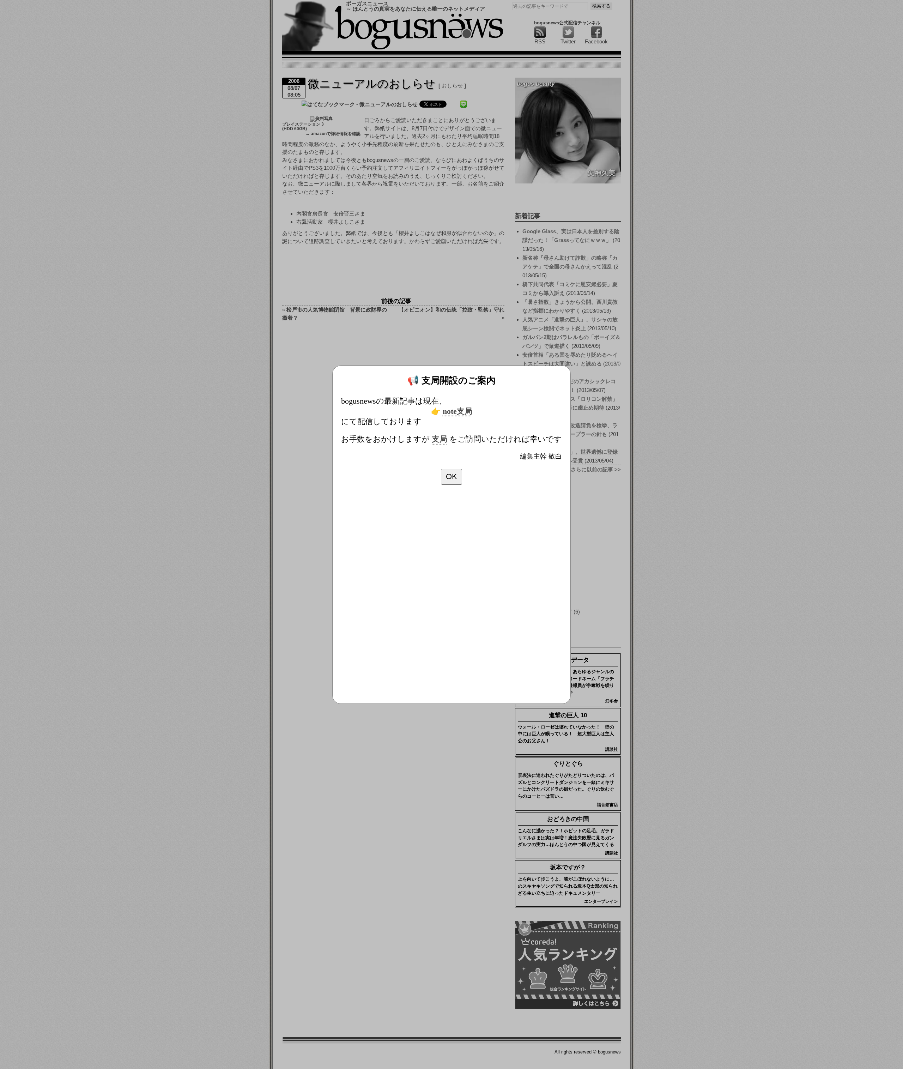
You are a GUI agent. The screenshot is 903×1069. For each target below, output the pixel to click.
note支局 (457, 411)
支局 (439, 439)
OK (451, 476)
